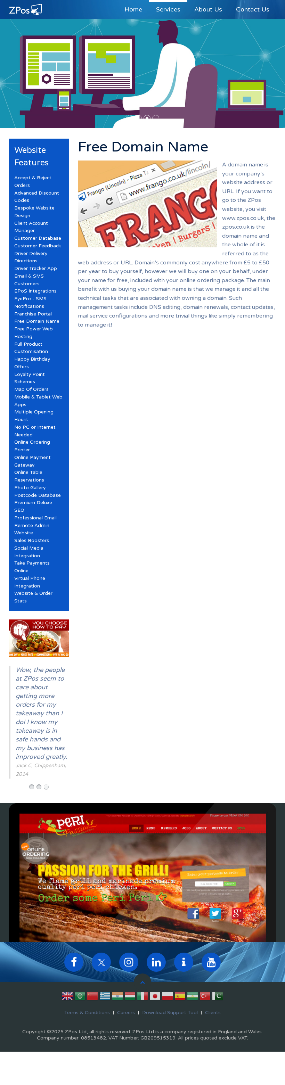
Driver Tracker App (35, 268)
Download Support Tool (170, 1013)
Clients (213, 1013)
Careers (126, 1013)
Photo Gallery (30, 488)
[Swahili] (192, 997)
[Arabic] (80, 997)
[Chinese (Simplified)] (92, 997)
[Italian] (142, 997)
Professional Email (35, 518)
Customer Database (37, 238)
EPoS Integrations (35, 291)
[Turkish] (205, 997)
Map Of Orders (31, 389)
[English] (67, 997)
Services (168, 9)
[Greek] (105, 997)
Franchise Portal (33, 314)
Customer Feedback (37, 246)
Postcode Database (37, 495)
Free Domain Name (36, 321)
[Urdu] (217, 997)
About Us (208, 9)
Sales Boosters (31, 540)
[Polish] (167, 997)
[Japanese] (155, 997)
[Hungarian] (130, 997)
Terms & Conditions (87, 1013)
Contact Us (252, 9)
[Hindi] (117, 997)
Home (133, 9)
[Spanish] (180, 997)
